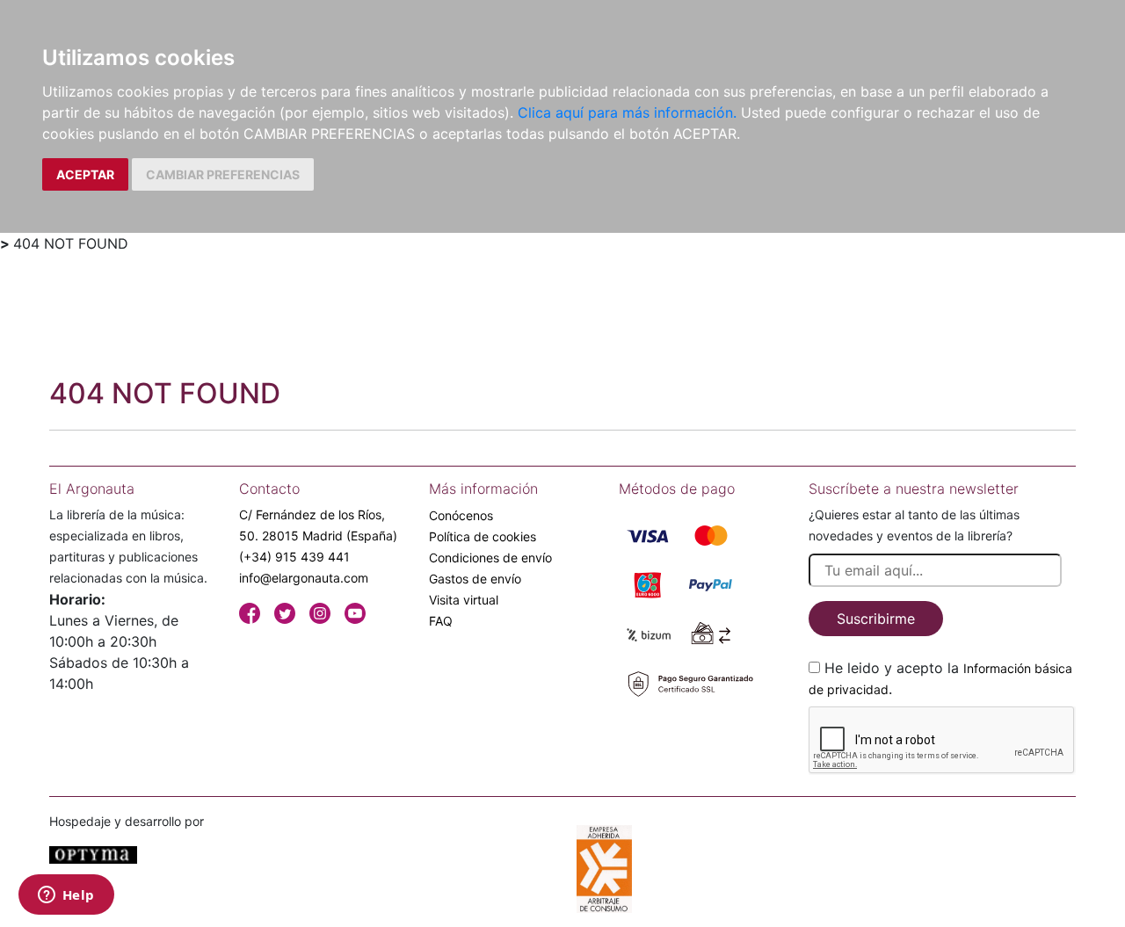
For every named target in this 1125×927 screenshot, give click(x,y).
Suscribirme (876, 618)
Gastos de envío (475, 578)
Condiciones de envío (490, 557)
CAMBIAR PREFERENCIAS (223, 174)
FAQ (441, 620)
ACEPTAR (85, 174)
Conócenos (461, 515)
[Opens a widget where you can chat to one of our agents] (66, 896)
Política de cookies (482, 536)
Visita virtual (463, 599)
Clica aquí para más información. (627, 112)
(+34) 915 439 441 (294, 556)
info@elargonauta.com (303, 577)
